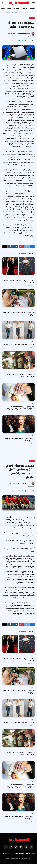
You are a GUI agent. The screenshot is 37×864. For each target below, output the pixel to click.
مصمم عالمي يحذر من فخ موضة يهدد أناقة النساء (19, 281)
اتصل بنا (10, 853)
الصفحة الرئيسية (30, 853)
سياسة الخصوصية (19, 853)
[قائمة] (33, 3)
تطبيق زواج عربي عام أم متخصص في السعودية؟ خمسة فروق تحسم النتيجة (21, 407)
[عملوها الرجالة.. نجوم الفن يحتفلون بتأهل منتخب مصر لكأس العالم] (18, 502)
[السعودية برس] (18, 3)
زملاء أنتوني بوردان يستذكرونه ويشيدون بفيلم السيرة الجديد (20, 375)
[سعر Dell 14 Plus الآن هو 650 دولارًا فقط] (18, 52)
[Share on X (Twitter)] (22, 40)
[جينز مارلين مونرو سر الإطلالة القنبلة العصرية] (18, 330)
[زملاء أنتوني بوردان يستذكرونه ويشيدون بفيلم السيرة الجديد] (18, 360)
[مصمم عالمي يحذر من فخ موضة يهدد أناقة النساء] (18, 266)
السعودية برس (21, 33)
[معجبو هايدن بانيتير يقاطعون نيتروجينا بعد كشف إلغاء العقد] (18, 424)
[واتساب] (16, 40)
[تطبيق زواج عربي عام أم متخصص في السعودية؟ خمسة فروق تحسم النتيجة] (18, 392)
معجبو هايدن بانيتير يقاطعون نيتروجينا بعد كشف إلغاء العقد (20, 439)
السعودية (16, 8)
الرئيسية (32, 8)
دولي (9, 8)
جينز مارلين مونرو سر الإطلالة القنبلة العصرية (19, 344)
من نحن (4, 853)
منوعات (32, 18)
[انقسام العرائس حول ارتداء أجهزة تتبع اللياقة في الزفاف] (18, 298)
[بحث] (3, 3)
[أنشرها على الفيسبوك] (25, 40)
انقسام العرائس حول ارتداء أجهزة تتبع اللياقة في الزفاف (19, 313)
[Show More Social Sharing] (12, 40)
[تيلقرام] (19, 40)
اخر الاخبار (24, 8)
